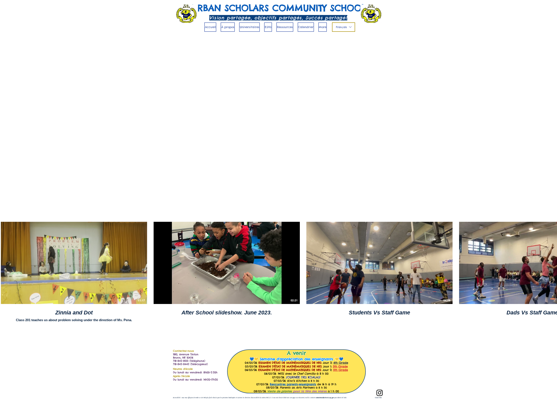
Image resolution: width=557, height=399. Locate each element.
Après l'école (181, 376)
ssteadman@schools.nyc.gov (325, 398)
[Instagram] (379, 393)
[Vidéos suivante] (551, 262)
